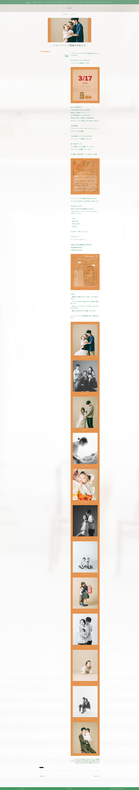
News (67, 56)
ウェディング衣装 (88, 2)
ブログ (66, 14)
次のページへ (96, 776)
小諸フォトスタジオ (86, 762)
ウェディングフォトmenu (68, 2)
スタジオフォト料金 (58, 2)
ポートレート (97, 762)
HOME (28, 2)
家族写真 (97, 759)
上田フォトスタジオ (79, 762)
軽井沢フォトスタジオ (85, 759)
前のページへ (43, 776)
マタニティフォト (92, 759)
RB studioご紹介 (34, 2)
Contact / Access (108, 2)
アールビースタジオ (78, 759)
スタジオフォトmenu (49, 2)
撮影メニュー (41, 2)
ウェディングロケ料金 (79, 2)
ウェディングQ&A (96, 2)
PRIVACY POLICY (21, 788)
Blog (102, 2)
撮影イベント (92, 762)
